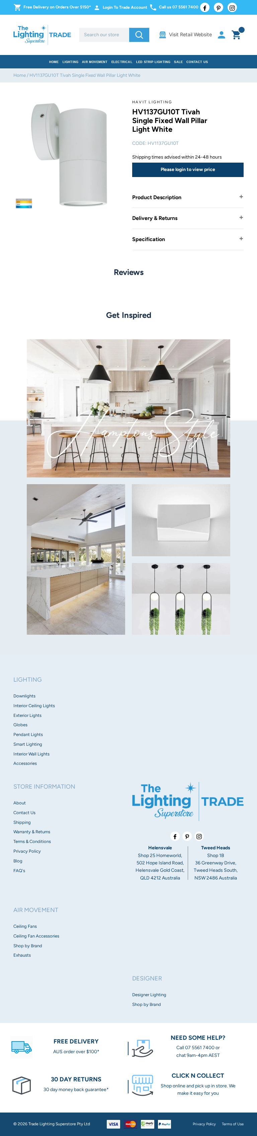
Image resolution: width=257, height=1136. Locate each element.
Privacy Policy (27, 851)
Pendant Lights (28, 734)
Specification (148, 239)
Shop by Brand (27, 945)
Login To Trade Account (125, 7)
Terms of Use (233, 1124)
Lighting (71, 62)
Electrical (122, 62)
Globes (20, 724)
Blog (17, 860)
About (19, 802)
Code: (139, 143)
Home (54, 62)
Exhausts (22, 955)
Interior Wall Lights (31, 753)
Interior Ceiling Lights (34, 705)
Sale (178, 62)
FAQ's (19, 870)
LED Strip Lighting (153, 62)
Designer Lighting (149, 994)
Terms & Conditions (32, 841)
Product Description (156, 197)
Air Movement (94, 62)
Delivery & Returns (154, 218)
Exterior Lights (27, 715)
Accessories (25, 763)
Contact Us (197, 62)
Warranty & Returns (31, 831)
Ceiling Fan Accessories (36, 936)
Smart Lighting (27, 744)
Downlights (24, 695)
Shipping (22, 822)
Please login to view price (188, 169)
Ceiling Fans (25, 926)
